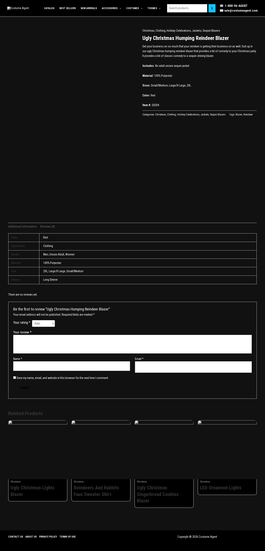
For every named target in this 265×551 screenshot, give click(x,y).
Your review (22, 332)
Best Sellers (67, 8)
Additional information (22, 226)
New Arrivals (89, 8)
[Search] (212, 8)
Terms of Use (67, 536)
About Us (31, 536)
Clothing (160, 30)
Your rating (21, 322)
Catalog (49, 8)
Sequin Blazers (211, 30)
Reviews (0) (47, 226)
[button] (119, 8)
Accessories (110, 8)
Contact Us (15, 536)
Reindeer (248, 114)
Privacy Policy (48, 536)
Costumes (132, 8)
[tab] (22, 226)
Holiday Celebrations (179, 30)
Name (17, 359)
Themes (152, 8)
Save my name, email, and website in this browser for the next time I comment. (63, 378)
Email (139, 359)
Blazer (239, 114)
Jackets (196, 30)
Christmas (148, 30)
